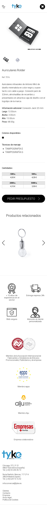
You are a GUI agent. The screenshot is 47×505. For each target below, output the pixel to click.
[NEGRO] (3, 136)
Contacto (6, 493)
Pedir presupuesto (21, 198)
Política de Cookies (10, 500)
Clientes (6, 491)
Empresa (6, 495)
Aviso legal (7, 497)
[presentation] (3, 242)
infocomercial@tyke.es (12, 483)
